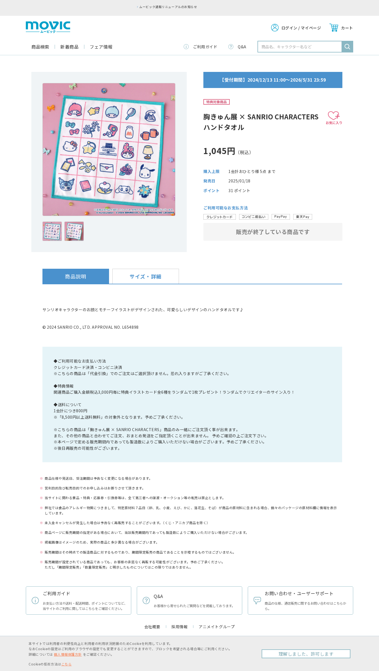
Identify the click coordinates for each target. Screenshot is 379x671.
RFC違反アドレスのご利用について (210, 6)
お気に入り (334, 122)
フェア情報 (101, 46)
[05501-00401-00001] (52, 231)
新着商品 (69, 46)
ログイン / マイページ (301, 28)
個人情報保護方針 (68, 654)
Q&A (242, 46)
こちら (66, 664)
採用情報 (179, 626)
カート (347, 28)
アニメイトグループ (217, 626)
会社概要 (152, 626)
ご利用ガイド (205, 46)
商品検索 (40, 46)
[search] (347, 46)
